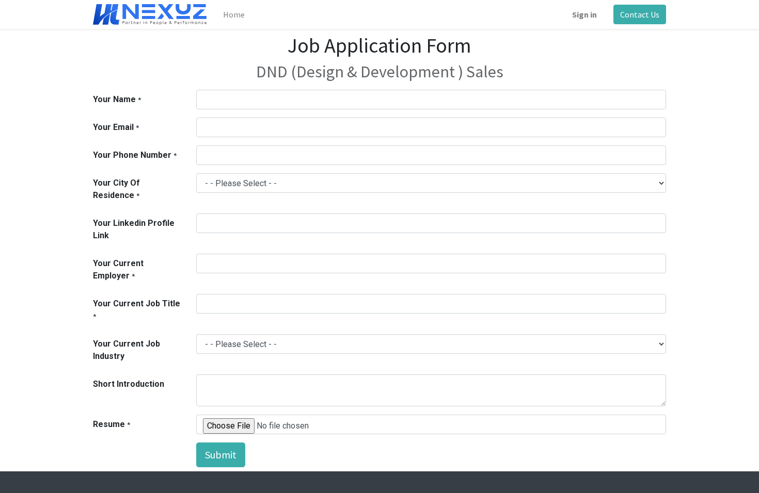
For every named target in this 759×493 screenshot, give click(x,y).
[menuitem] (234, 14)
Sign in (584, 14)
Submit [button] (220, 454)
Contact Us (639, 14)
